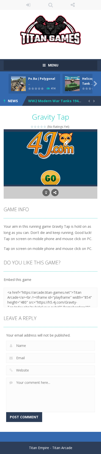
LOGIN (28, 5)
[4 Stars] (41, 126)
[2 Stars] (35, 126)
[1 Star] (32, 126)
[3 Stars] (38, 126)
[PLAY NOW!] (18, 83)
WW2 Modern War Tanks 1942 (54, 99)
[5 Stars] (45, 126)
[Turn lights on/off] (46, 192)
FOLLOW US (73, 5)
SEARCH (51, 5)
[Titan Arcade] (50, 29)
